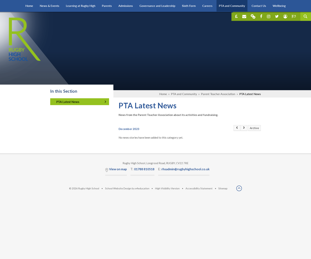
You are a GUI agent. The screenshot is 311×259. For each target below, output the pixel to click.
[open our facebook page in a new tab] (261, 16)
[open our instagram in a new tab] (268, 16)
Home (163, 94)
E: (183, 169)
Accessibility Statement (199, 188)
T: (142, 169)
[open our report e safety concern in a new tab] (294, 16)
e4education (142, 188)
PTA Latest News (250, 94)
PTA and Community (184, 94)
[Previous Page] (237, 128)
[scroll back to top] (239, 189)
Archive (254, 128)
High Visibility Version (167, 188)
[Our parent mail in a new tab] (253, 16)
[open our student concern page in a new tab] (285, 16)
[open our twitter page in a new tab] (277, 16)
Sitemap (222, 188)
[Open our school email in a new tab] (244, 16)
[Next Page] (243, 128)
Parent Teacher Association (218, 94)
